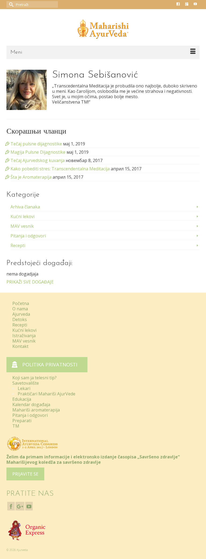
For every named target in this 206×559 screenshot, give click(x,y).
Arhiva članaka (25, 207)
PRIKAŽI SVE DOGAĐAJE (30, 282)
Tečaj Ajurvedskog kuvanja (37, 160)
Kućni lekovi (22, 216)
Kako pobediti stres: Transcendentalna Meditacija (60, 169)
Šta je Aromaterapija (31, 177)
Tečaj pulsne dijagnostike (36, 144)
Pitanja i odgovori (28, 236)
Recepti (17, 245)
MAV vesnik (22, 226)
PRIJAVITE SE (25, 474)
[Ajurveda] (103, 29)
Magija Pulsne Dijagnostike (37, 152)
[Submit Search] (10, 4)
